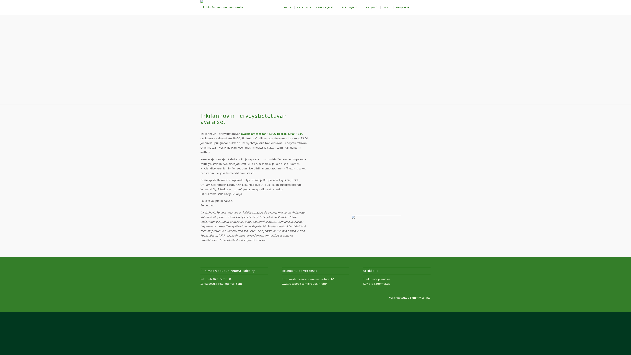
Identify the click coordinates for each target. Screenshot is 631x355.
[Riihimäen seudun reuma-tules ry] (222, 7)
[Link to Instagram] (428, 7)
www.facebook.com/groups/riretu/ (304, 283)
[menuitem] (287, 7)
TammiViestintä (420, 297)
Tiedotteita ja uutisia (376, 279)
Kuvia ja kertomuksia (376, 283)
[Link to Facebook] (423, 7)
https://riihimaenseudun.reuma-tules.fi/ (308, 279)
